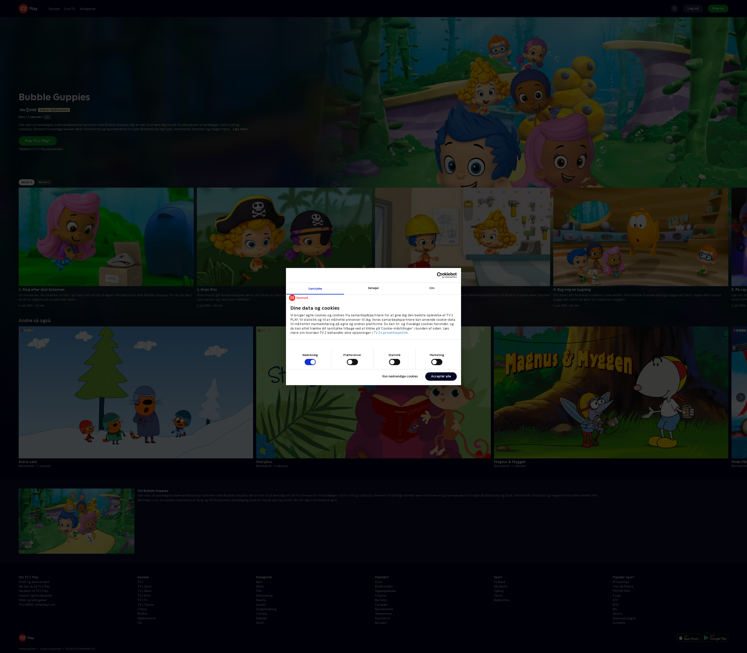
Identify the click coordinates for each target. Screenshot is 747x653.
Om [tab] (431, 287)
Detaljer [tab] (373, 287)
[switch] (352, 362)
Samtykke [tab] (315, 288)
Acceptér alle (441, 376)
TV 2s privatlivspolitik (391, 332)
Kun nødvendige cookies (400, 376)
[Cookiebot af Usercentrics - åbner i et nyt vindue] (440, 275)
